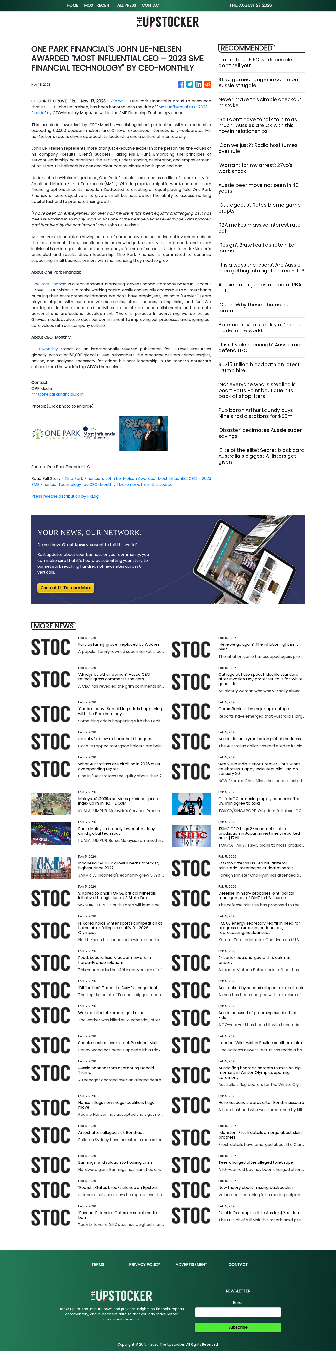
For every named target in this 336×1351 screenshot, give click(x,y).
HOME (72, 5)
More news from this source (146, 484)
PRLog (116, 101)
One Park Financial (49, 284)
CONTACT (151, 5)
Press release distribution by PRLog (65, 496)
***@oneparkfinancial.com (57, 394)
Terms (98, 1264)
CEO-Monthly (44, 349)
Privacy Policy (144, 1264)
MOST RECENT (97, 5)
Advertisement (191, 1264)
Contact (238, 1264)
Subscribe (238, 1327)
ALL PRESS (126, 5)
